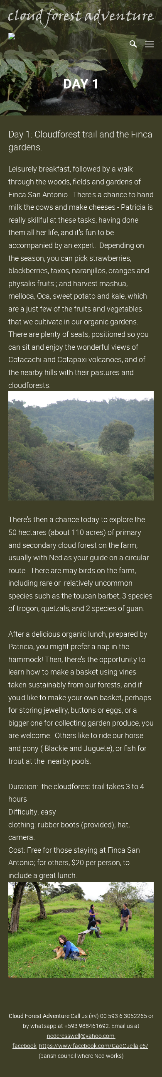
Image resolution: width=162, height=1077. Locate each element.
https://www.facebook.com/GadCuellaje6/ (93, 1046)
